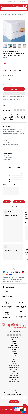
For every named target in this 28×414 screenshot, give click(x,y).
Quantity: (5, 84)
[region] (11, 191)
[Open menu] (1, 6)
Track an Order (14, 353)
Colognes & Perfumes (14, 367)
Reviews (14, 341)
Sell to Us (14, 363)
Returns (14, 351)
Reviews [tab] (5, 198)
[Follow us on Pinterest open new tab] (17, 335)
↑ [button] (24, 406)
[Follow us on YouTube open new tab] (20, 335)
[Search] (25, 8)
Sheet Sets (14, 371)
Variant (4, 75)
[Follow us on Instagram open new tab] (8, 335)
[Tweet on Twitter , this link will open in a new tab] (21, 110)
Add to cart (14, 89)
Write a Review (20, 202)
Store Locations (14, 345)
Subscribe (14, 401)
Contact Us (14, 355)
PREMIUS (5, 63)
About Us (14, 339)
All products (7, 14)
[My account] (23, 6)
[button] (26, 6)
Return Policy (6, 292)
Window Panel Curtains (14, 377)
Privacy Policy (14, 387)
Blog (14, 359)
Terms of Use (14, 389)
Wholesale (14, 357)
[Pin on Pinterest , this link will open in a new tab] (18, 110)
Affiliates (14, 361)
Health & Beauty (14, 369)
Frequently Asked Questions (14, 347)
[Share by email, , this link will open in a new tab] (24, 110)
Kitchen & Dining (14, 375)
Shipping (14, 349)
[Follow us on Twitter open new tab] (14, 335)
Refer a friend (14, 343)
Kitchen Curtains (14, 373)
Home (2, 14)
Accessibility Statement (14, 383)
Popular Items (14, 379)
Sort (13, 206)
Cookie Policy (14, 385)
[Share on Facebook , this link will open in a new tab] (15, 110)
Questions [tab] (12, 198)
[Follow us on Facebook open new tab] (11, 335)
